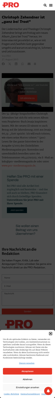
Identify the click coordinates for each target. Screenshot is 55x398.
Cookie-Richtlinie (11, 394)
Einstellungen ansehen (27, 387)
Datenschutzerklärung (30, 394)
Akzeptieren (28, 371)
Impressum (46, 394)
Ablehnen (27, 379)
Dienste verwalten (26, 363)
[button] (50, 333)
